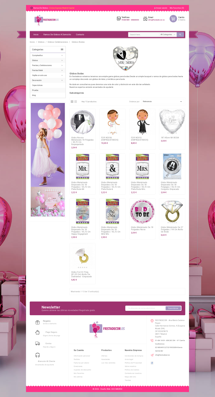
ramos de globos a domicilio (57, 34)
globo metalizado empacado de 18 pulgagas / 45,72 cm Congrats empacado (170, 185)
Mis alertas (78, 377)
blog (34, 95)
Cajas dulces (37, 85)
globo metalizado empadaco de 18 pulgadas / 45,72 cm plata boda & (110, 185)
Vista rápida (87, 132)
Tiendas (128, 380)
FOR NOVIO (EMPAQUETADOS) (139, 138)
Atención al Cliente (46, 361)
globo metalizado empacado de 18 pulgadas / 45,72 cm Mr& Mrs (110, 230)
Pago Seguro (51, 332)
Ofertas (104, 356)
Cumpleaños (47, 55)
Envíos (49, 343)
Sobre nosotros (130, 366)
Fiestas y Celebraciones (47, 65)
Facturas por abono (81, 363)
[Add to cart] (77, 132)
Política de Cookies (132, 370)
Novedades (105, 359)
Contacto (80, 34)
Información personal (82, 356)
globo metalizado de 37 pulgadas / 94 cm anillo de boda (172, 229)
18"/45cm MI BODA (170, 137)
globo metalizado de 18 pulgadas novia (142, 228)
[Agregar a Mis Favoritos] (82, 132)
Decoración (47, 80)
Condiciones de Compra (134, 356)
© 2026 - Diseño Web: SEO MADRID (107, 389)
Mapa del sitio (130, 377)
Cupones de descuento (82, 370)
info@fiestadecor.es (162, 355)
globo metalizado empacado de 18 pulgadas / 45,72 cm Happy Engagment (81, 230)
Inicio (35, 34)
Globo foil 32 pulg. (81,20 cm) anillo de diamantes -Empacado (81, 274)
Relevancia (163, 101)
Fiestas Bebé (47, 70)
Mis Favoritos (79, 373)
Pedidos (77, 359)
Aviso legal (129, 359)
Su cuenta (79, 350)
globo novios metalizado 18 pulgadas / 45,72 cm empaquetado (82, 141)
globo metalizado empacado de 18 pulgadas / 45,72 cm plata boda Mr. (81, 185)
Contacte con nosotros (133, 373)
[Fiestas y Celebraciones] (48, 160)
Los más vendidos (108, 363)
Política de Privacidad (133, 363)
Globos (47, 60)
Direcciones (78, 366)
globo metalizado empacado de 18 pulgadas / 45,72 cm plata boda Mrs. (140, 185)
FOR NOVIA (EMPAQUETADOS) (109, 138)
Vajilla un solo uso (47, 75)
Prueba (35, 90)
